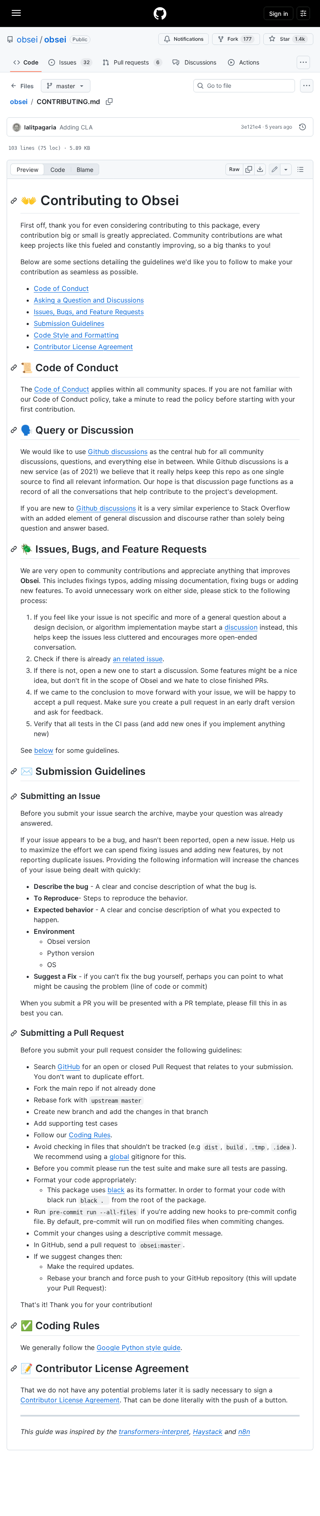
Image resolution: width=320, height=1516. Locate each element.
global (119, 1156)
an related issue (137, 659)
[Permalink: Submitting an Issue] (14, 796)
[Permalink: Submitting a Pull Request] (14, 1033)
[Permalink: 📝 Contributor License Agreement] (14, 1368)
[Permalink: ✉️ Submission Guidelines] (14, 771)
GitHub (69, 1066)
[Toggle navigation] (16, 13)
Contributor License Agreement (83, 346)
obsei (27, 40)
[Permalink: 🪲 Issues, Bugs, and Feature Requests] (14, 549)
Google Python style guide (138, 1347)
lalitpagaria (40, 127)
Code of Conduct (61, 288)
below (43, 750)
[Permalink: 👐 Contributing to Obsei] (14, 200)
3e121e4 (251, 127)
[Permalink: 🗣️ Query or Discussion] (14, 430)
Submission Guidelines (69, 323)
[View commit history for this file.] (302, 127)
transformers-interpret (154, 1431)
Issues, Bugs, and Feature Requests (89, 312)
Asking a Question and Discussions (89, 300)
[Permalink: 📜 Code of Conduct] (14, 367)
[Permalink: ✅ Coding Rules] (14, 1326)
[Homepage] (160, 13)
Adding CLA (76, 127)
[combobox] (247, 85)
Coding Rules (89, 1135)
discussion (241, 627)
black (116, 1190)
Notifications (188, 39)
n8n (244, 1431)
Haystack (207, 1431)
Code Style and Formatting (76, 335)
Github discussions (118, 451)
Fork (240, 39)
